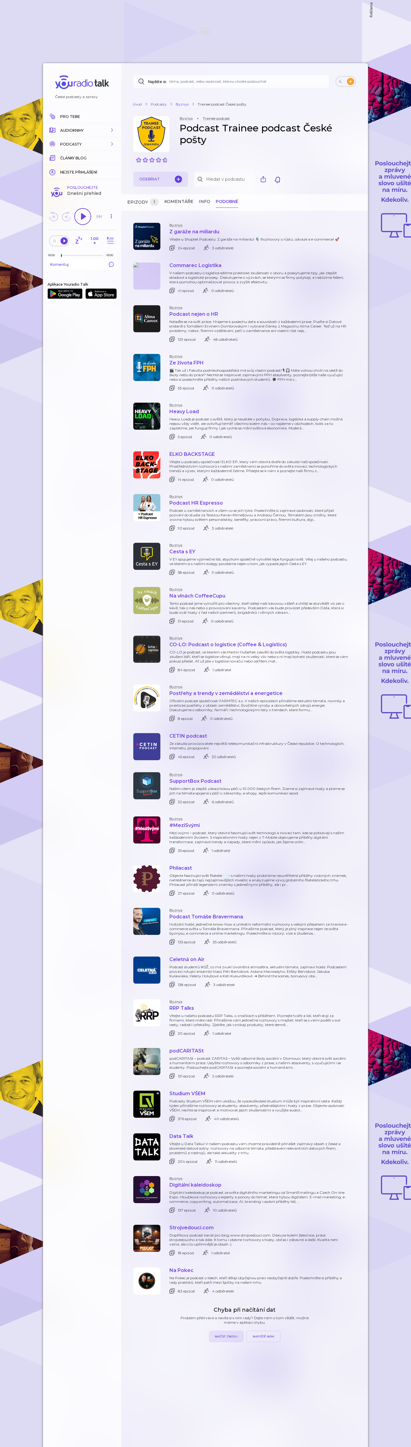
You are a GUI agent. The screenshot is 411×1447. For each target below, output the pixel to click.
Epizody (141, 202)
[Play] (83, 216)
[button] (82, 130)
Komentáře (178, 201)
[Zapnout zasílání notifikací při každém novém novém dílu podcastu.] (277, 179)
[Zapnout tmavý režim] (345, 81)
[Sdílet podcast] (265, 179)
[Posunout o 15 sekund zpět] (53, 216)
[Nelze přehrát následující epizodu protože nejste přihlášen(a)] (99, 216)
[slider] (61, 255)
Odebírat (149, 179)
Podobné (227, 201)
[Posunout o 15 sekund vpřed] (66, 216)
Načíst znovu (226, 1336)
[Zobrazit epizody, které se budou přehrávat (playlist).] (109, 240)
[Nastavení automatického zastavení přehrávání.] (78, 241)
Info (204, 201)
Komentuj (59, 264)
